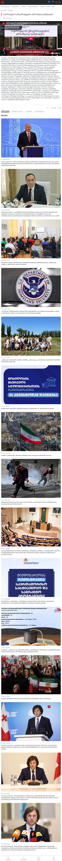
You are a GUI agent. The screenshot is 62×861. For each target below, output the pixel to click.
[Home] (2, 2)
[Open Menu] (59, 2)
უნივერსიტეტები (39, 111)
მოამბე (10, 10)
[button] (6, 7)
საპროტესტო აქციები (16, 111)
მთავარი (4, 10)
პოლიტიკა (5, 111)
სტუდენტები (29, 111)
